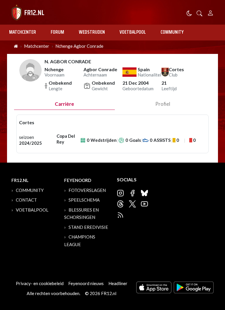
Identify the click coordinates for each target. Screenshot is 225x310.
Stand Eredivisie (88, 227)
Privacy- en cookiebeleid (40, 283)
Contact (26, 199)
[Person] (210, 12)
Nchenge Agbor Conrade (79, 46)
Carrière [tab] (64, 104)
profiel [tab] (162, 104)
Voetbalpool (133, 32)
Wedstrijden (92, 32)
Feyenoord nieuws (86, 283)
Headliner (117, 283)
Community (172, 32)
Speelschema (84, 199)
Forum (57, 32)
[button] (199, 12)
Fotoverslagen (87, 190)
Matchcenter (22, 32)
